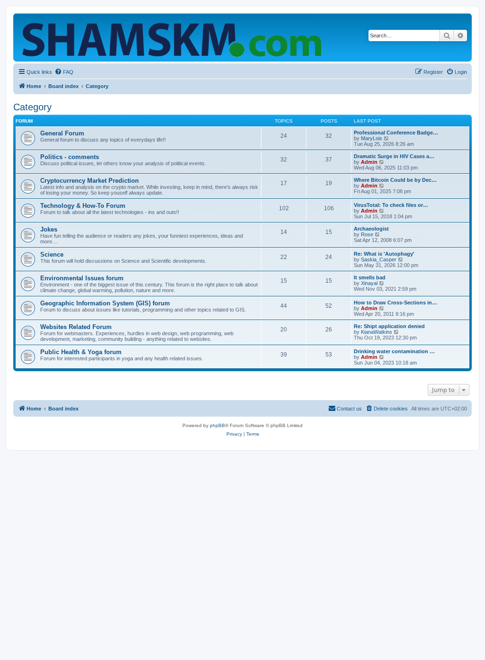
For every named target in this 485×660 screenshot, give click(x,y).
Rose (367, 234)
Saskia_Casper (378, 259)
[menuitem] (63, 72)
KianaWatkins (376, 332)
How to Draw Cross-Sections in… (395, 302)
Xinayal (369, 283)
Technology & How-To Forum (83, 205)
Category (32, 107)
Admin (369, 162)
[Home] (174, 37)
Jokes (48, 229)
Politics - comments (69, 157)
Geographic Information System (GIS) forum (105, 303)
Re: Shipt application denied (389, 326)
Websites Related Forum (76, 326)
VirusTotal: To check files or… (391, 205)
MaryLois (371, 138)
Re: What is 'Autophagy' (384, 254)
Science (51, 254)
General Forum (62, 133)
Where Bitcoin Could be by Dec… (395, 180)
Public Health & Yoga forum (81, 352)
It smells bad (370, 277)
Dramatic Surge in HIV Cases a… (394, 156)
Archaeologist (371, 229)
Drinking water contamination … (394, 351)
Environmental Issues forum (82, 278)
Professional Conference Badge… (396, 132)
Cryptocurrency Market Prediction (89, 180)
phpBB (217, 425)
